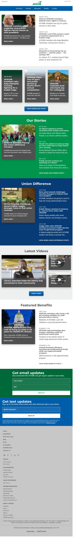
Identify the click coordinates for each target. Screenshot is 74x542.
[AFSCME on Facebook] (8, 455)
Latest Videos (36, 251)
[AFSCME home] (37, 3)
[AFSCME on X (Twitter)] (11, 455)
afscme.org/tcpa (50, 423)
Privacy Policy (30, 531)
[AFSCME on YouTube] (15, 455)
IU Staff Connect (41, 531)
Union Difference (36, 184)
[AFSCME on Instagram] (18, 455)
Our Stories (36, 120)
